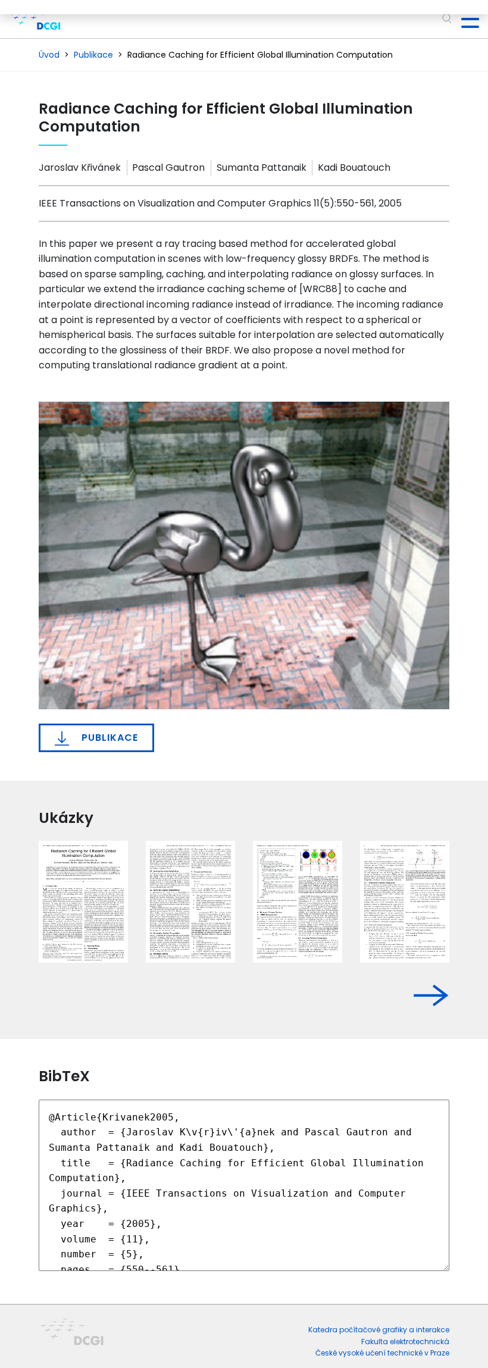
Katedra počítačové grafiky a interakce (378, 1330)
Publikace (108, 737)
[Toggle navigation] (465, 19)
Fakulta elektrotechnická (405, 1341)
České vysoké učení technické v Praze (382, 1353)
